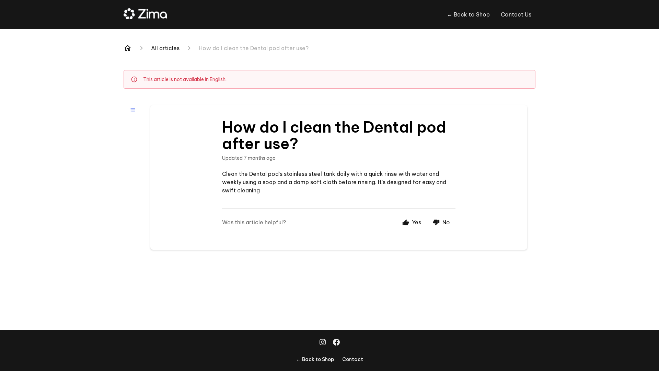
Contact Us (516, 14)
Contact (352, 359)
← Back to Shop (468, 14)
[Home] (128, 48)
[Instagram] (323, 343)
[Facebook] (336, 343)
